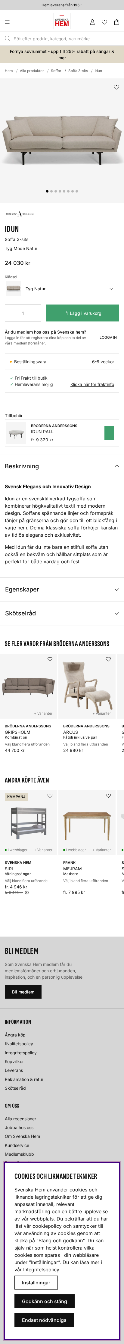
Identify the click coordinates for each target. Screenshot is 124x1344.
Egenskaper (22, 589)
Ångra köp (15, 1034)
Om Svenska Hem (22, 1136)
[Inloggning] (92, 22)
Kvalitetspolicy (19, 1043)
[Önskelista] (104, 22)
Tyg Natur (35, 288)
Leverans (14, 1070)
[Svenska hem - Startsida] (62, 21)
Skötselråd (20, 613)
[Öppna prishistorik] (27, 892)
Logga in (108, 337)
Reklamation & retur (24, 1079)
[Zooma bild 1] (62, 140)
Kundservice (17, 1145)
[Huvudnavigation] (19, 22)
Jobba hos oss (19, 1127)
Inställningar (36, 1283)
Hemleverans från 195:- (62, 4)
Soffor (56, 70)
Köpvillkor (14, 1061)
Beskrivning (22, 466)
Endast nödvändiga (44, 1320)
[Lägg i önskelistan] (116, 87)
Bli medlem (23, 991)
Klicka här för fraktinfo (92, 384)
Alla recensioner (20, 1118)
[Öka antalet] (34, 313)
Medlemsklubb (19, 1154)
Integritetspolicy (21, 1052)
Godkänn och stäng (44, 1301)
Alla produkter (32, 70)
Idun (98, 70)
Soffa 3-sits (78, 70)
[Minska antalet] (11, 313)
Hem (9, 70)
